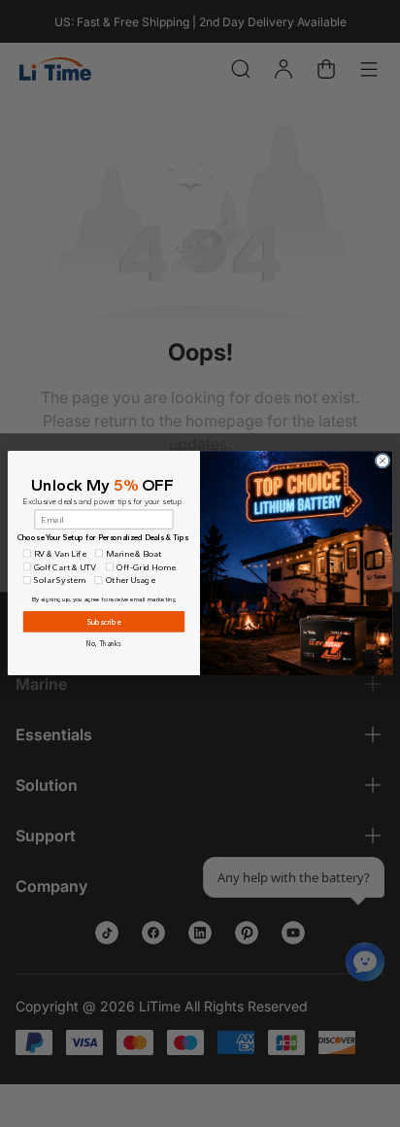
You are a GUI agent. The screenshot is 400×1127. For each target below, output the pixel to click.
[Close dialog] (382, 461)
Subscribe (103, 622)
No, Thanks (103, 644)
